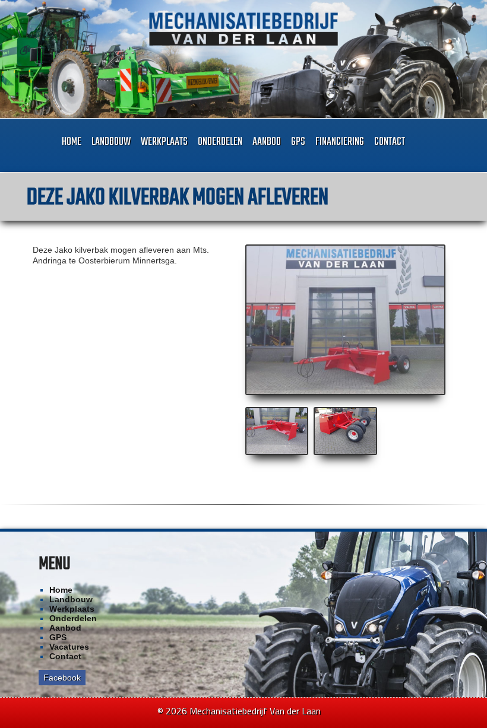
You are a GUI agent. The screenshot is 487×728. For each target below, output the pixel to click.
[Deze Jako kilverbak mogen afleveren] (345, 319)
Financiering (339, 142)
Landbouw (111, 142)
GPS (298, 142)
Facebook (62, 677)
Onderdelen (220, 142)
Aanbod (266, 142)
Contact (389, 142)
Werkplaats (164, 142)
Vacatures (69, 646)
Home (71, 142)
